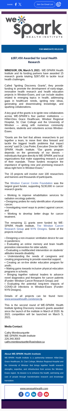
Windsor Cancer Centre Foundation (31, 183)
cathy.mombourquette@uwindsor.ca (25, 341)
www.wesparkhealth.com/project (23, 299)
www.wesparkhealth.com (34, 388)
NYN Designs (39, 229)
